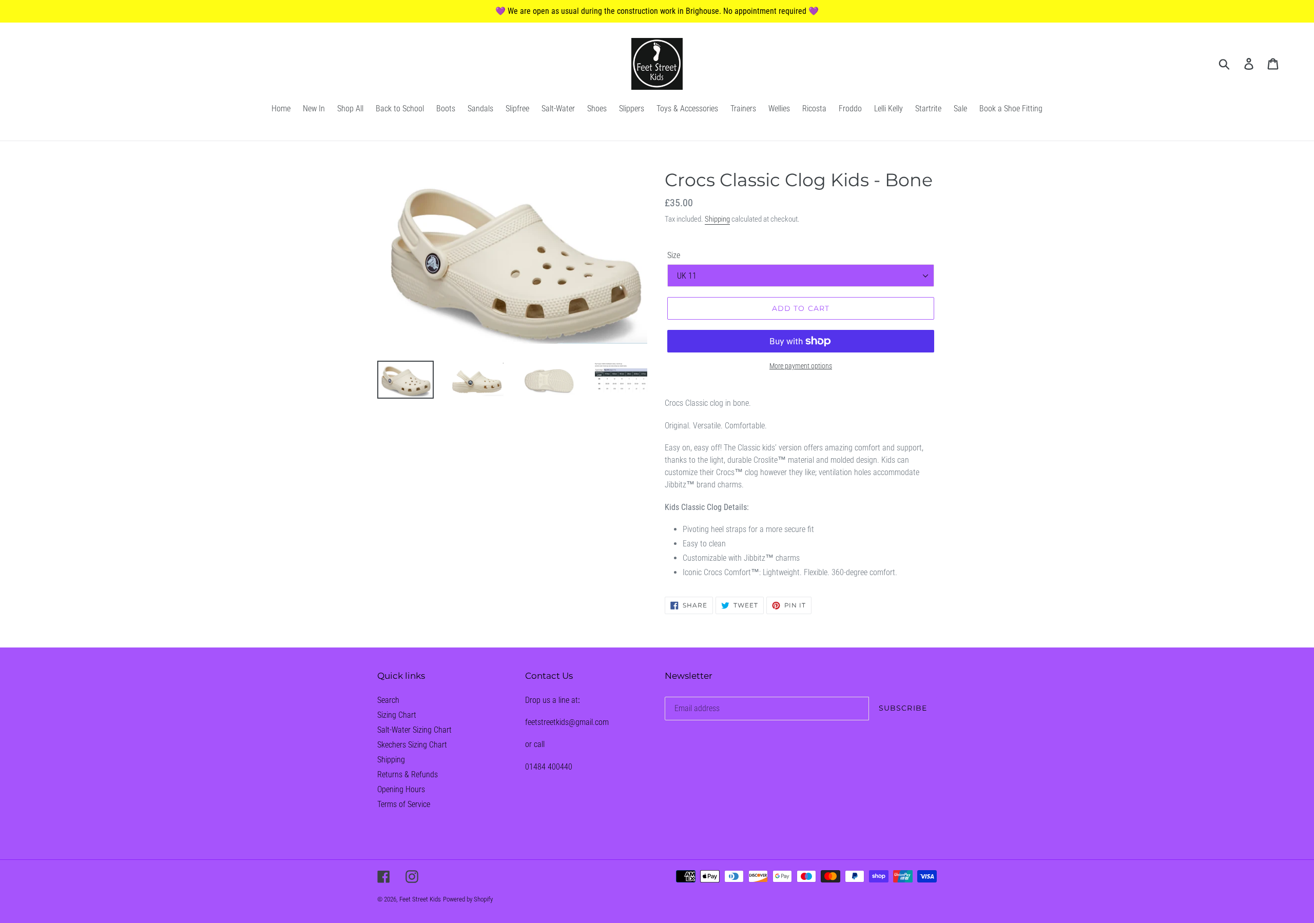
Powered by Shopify (468, 899)
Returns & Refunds (407, 774)
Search (388, 700)
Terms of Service (403, 804)
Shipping (717, 219)
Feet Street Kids (420, 899)
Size (673, 255)
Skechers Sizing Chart (412, 745)
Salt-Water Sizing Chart (414, 730)
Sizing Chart (396, 715)
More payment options (800, 366)
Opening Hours (401, 789)
